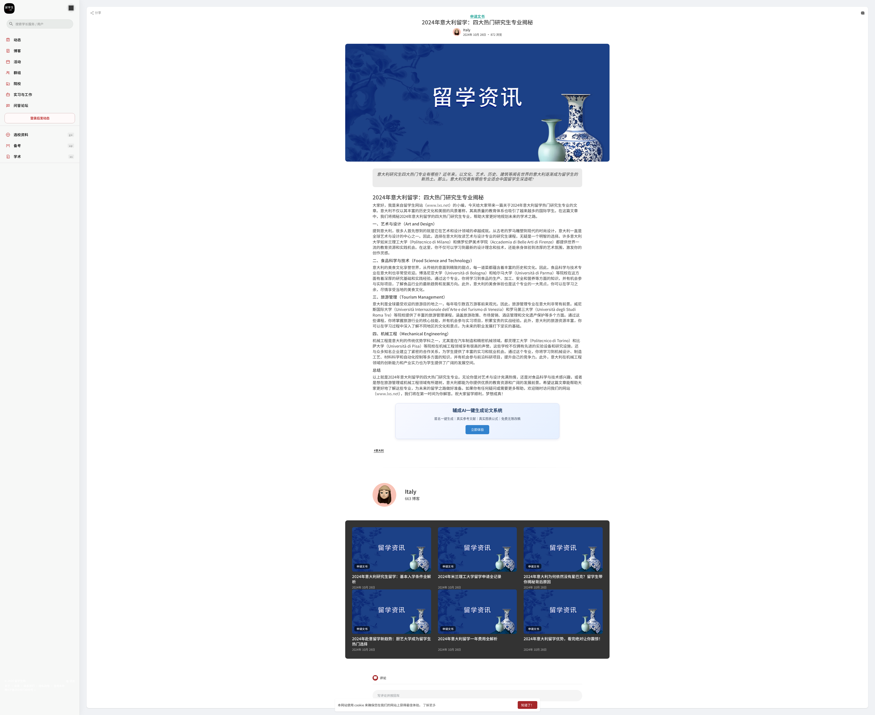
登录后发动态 (39, 118)
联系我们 (29, 686)
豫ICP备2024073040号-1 (20, 690)
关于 (7, 686)
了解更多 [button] (429, 705)
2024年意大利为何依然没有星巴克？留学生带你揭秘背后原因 (563, 578)
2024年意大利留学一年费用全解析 (467, 638)
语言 (72, 681)
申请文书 (477, 16)
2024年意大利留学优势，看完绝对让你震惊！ (563, 638)
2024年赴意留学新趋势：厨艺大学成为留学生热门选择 (391, 641)
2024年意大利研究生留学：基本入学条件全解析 (391, 578)
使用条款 (59, 686)
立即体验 (477, 429)
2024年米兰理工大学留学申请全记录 (469, 576)
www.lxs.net (438, 205)
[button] (40, 23)
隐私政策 (44, 686)
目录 (17, 686)
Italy (466, 29)
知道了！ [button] (527, 705)
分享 (97, 12)
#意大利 (379, 450)
